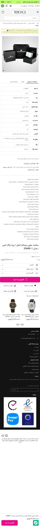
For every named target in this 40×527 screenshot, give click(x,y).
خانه (38, 23)
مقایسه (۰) (23, 6)
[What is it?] (7, 30)
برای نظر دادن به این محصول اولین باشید (28, 253)
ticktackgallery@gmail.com (28, 338)
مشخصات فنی (14, 82)
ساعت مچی (32, 23)
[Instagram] (2, 435)
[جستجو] (3, 18)
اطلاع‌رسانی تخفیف (8, 291)
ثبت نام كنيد (31, 170)
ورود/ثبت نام (31, 6)
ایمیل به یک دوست (29, 291)
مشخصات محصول (32, 82)
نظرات (22, 82)
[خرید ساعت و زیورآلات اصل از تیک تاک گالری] (20, 12)
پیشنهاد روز (37, 6)
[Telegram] (6, 435)
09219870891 (31, 334)
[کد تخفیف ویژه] (20, 2)
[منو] (37, 12)
